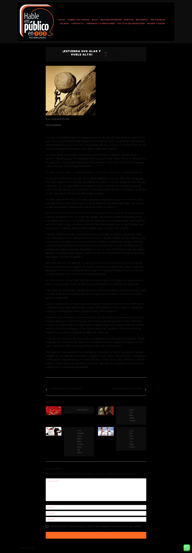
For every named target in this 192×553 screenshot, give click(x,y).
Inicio (61, 20)
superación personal (116, 55)
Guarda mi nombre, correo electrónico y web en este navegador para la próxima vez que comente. (96, 526)
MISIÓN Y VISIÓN (156, 23)
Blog (95, 20)
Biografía (142, 20)
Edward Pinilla (113, 53)
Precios (128, 20)
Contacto (77, 23)
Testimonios (157, 20)
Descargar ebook (111, 20)
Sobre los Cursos (78, 20)
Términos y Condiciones (100, 23)
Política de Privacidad (131, 23)
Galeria (64, 23)
